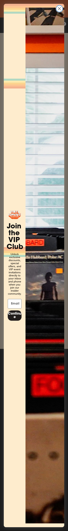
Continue (14, 315)
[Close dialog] (59, 8)
